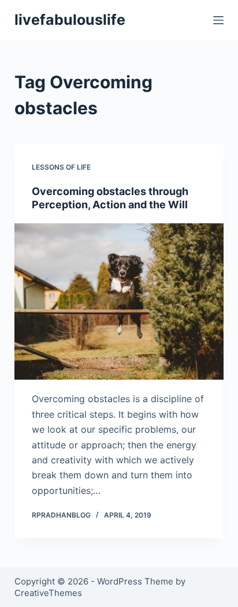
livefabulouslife (69, 19)
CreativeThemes (48, 592)
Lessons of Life (61, 167)
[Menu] (218, 20)
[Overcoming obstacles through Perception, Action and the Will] (119, 301)
